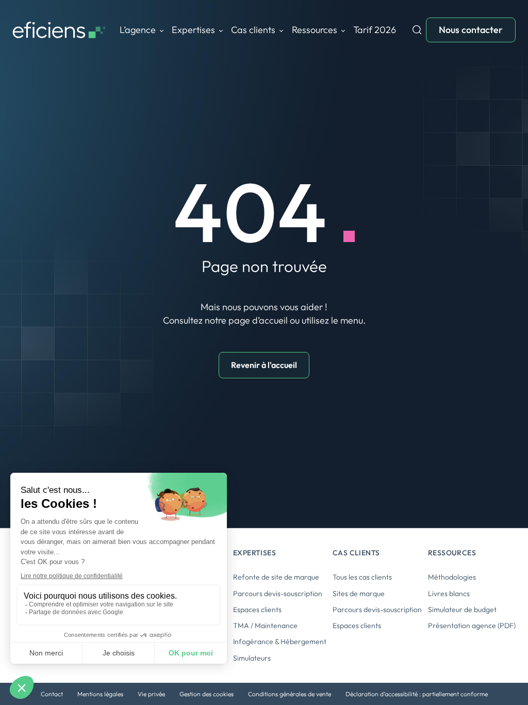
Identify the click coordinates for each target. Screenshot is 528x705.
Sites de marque (359, 593)
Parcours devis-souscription (277, 593)
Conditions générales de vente (289, 694)
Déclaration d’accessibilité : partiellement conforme (416, 694)
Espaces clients (257, 609)
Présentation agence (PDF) (472, 625)
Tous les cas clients (362, 577)
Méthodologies (452, 577)
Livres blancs (449, 593)
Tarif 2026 (374, 30)
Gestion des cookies (206, 694)
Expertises (193, 30)
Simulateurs (252, 658)
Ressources (314, 30)
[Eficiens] (58, 30)
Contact (52, 694)
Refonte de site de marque (276, 577)
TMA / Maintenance (265, 625)
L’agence (138, 30)
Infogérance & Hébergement (279, 641)
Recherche (417, 30)
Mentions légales (100, 694)
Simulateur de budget (462, 609)
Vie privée (151, 694)
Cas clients (253, 30)
